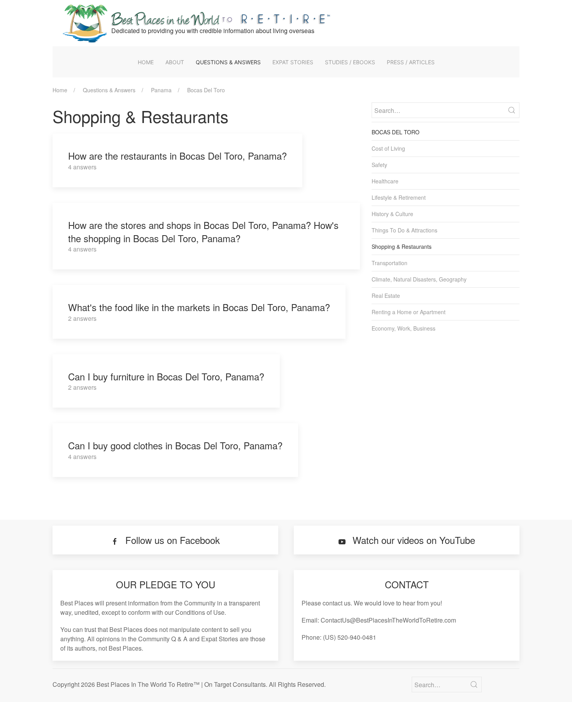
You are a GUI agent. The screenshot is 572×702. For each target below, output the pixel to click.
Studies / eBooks (350, 62)
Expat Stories (292, 62)
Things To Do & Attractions (404, 230)
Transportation (389, 263)
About (174, 62)
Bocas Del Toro (206, 90)
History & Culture (392, 214)
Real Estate (386, 295)
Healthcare (385, 181)
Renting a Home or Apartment (409, 312)
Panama (161, 90)
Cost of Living (388, 148)
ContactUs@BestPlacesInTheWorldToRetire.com (388, 620)
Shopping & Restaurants (402, 246)
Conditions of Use (200, 612)
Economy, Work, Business (403, 328)
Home (146, 62)
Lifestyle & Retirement (399, 197)
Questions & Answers (228, 62)
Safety (379, 165)
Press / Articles (411, 62)
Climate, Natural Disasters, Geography (419, 279)
